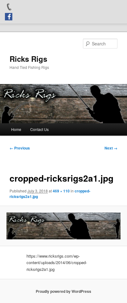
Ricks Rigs (28, 58)
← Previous (20, 148)
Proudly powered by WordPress (63, 291)
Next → (110, 148)
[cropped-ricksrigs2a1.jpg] (63, 226)
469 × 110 (61, 191)
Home (16, 129)
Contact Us (39, 129)
